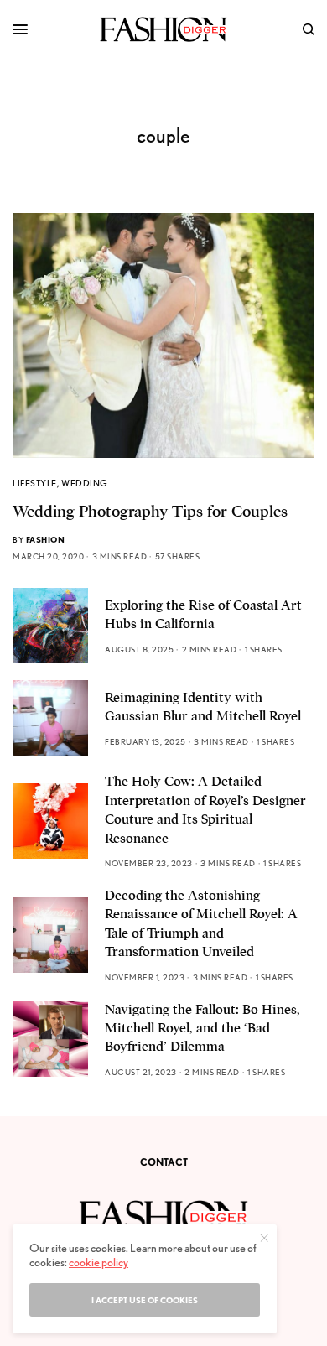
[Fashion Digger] (163, 29)
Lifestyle (35, 483)
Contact (164, 1162)
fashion (45, 539)
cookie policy (98, 1262)
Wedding (84, 483)
